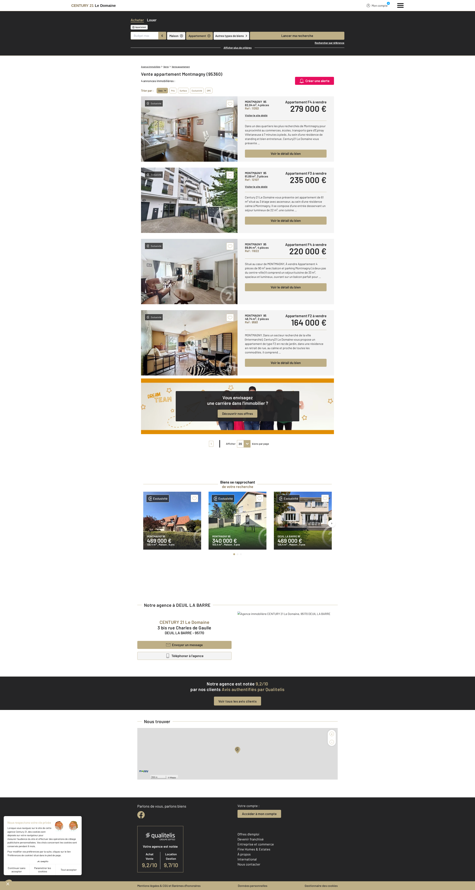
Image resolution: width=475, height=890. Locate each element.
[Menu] (400, 5)
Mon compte (380, 5)
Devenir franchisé (251, 839)
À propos (244, 854)
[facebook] (141, 815)
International (247, 859)
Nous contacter (249, 864)
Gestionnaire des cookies (321, 885)
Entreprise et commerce (256, 844)
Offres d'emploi (248, 834)
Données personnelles (252, 885)
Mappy (173, 777)
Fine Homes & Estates (254, 849)
